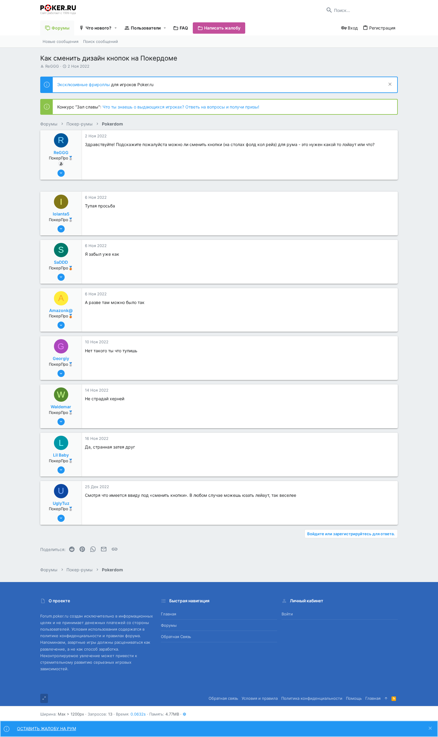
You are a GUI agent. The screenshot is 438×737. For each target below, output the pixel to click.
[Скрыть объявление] (389, 85)
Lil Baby (61, 454)
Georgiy (61, 358)
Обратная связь (176, 636)
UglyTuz (61, 503)
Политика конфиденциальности (311, 698)
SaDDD (61, 262)
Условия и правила (260, 698)
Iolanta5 (61, 213)
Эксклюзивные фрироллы (84, 84)
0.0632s (138, 714)
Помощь (354, 698)
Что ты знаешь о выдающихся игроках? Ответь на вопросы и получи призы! (180, 106)
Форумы (169, 625)
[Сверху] (386, 698)
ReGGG (52, 66)
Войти (287, 614)
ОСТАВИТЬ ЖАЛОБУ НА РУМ (46, 728)
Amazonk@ (61, 310)
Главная (168, 614)
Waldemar (61, 406)
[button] (115, 28)
